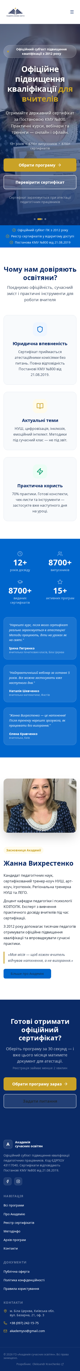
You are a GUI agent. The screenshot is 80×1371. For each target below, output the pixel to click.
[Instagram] (18, 1181)
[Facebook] (8, 1181)
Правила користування (21, 1289)
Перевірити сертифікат (40, 182)
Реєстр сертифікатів (19, 1223)
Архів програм (15, 1240)
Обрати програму (37, 165)
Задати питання (40, 1101)
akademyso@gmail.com (27, 1331)
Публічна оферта (17, 1271)
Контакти (11, 1248)
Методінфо (12, 1231)
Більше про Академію (27, 973)
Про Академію (14, 1214)
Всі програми (14, 1205)
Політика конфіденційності (24, 1280)
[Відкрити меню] (72, 11)
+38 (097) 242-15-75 (24, 1323)
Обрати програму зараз (37, 1084)
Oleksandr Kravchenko (46, 1364)
